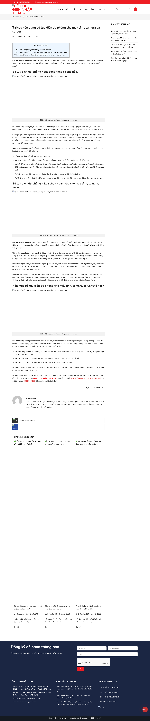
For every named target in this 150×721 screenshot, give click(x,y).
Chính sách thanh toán (109, 697)
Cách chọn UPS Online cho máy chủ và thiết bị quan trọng (124, 39)
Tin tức (115, 9)
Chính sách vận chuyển (109, 687)
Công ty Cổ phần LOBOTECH (45, 378)
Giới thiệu (76, 9)
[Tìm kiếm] (135, 9)
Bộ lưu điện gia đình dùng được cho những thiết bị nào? (124, 52)
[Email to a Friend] (27, 427)
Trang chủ (63, 9)
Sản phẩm (89, 9)
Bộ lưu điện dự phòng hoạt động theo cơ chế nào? (33, 50)
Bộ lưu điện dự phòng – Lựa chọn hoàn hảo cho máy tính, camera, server (41, 52)
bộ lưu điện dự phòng (27, 421)
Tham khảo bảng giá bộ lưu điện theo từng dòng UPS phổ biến (123, 46)
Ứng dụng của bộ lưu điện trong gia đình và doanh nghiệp (124, 59)
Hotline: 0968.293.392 (22, 2)
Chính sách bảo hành (108, 692)
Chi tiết (16, 627)
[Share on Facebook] (20, 427)
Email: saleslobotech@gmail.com (46, 2)
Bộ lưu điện (19, 72)
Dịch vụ (102, 9)
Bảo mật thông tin (108, 702)
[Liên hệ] (145, 709)
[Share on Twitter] (24, 427)
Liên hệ (127, 9)
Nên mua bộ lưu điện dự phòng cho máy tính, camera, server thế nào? (40, 55)
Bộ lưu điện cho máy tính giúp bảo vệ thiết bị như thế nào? (123, 32)
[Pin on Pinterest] (31, 427)
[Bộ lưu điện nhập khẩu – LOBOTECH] (23, 9)
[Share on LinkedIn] (34, 427)
